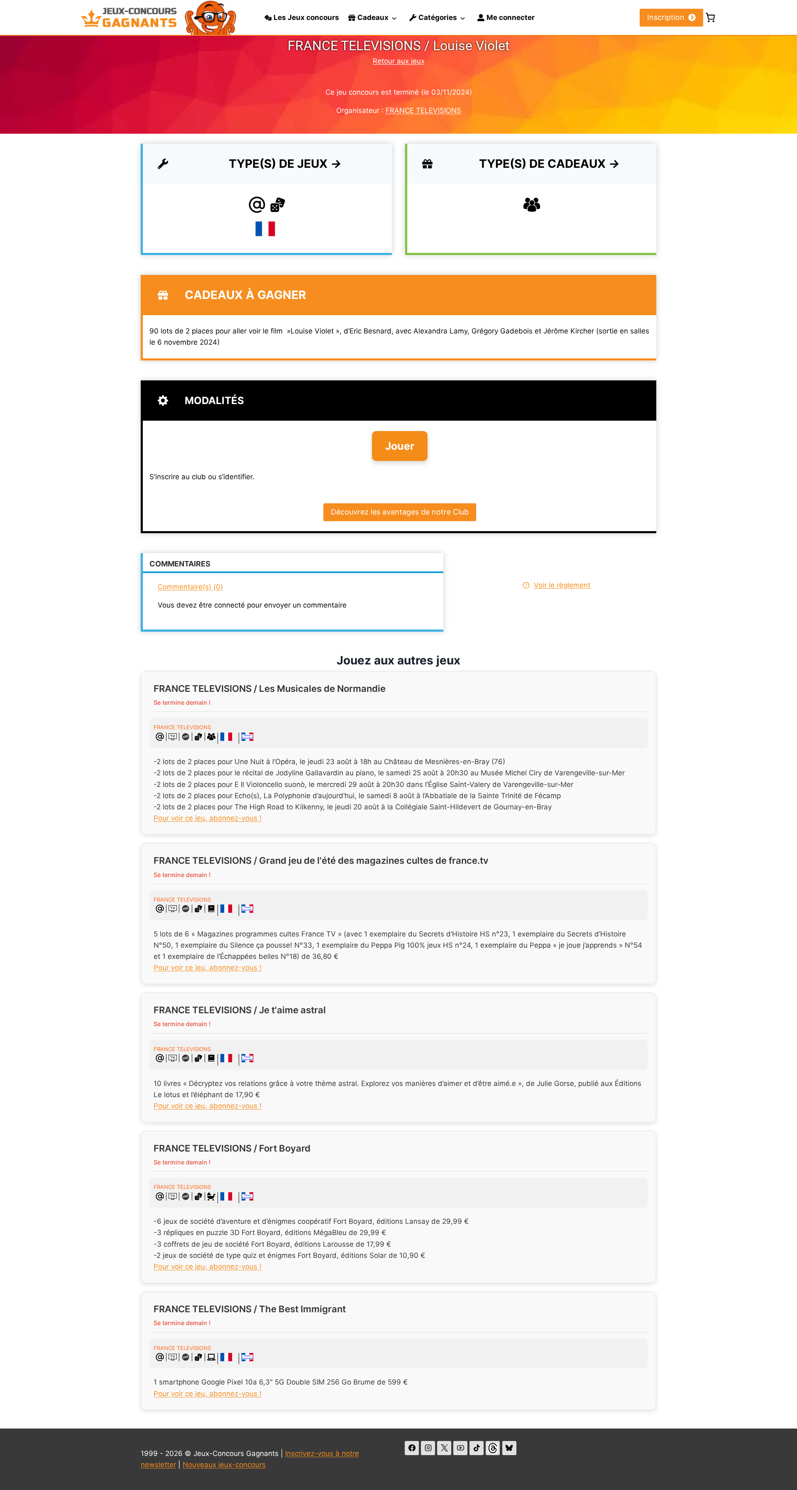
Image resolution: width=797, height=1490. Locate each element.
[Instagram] (428, 1448)
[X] (444, 1448)
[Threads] (493, 1448)
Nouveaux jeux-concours (224, 1465)
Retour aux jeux (399, 61)
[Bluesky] (509, 1448)
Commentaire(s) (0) (190, 587)
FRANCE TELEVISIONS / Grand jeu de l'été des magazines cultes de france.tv (321, 860)
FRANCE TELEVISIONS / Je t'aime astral (240, 1010)
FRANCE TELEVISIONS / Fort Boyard (232, 1148)
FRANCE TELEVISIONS (423, 110)
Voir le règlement (562, 585)
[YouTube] (460, 1448)
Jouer (399, 446)
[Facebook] (412, 1448)
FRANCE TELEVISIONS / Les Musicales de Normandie (270, 688)
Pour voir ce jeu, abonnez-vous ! (208, 818)
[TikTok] (476, 1448)
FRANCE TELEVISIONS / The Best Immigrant (250, 1309)
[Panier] (710, 17)
